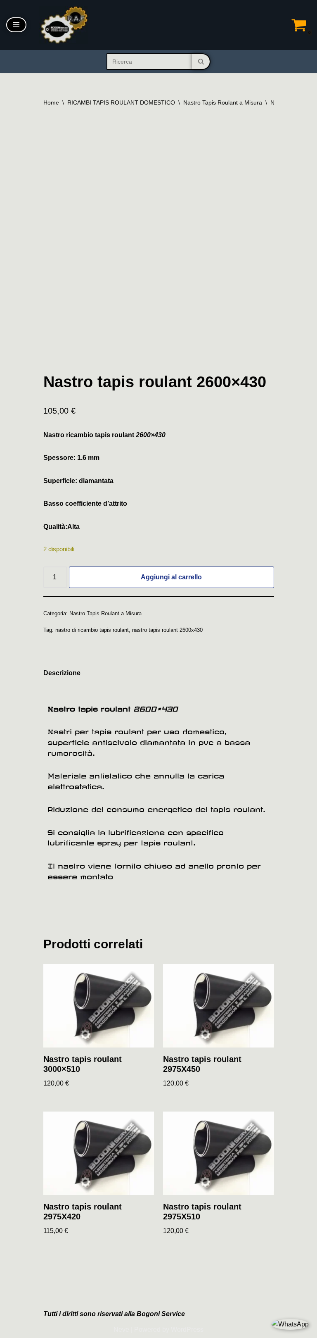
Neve (121, 1329)
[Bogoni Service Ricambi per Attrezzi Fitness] (63, 25)
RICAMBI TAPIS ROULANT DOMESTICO (121, 102)
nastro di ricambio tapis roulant (92, 630)
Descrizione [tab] (61, 672)
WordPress (187, 1329)
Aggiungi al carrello (171, 577)
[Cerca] (201, 61)
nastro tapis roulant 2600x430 (167, 630)
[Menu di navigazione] (16, 24)
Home (51, 102)
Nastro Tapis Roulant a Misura (222, 102)
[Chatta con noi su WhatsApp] (290, 1324)
